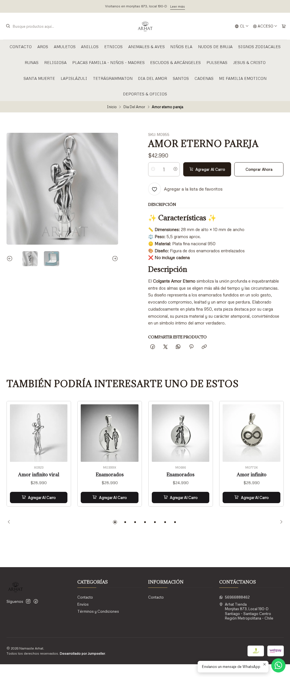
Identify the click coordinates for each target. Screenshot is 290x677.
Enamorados (110, 475)
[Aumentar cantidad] (175, 169)
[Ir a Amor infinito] (251, 433)
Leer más (177, 6)
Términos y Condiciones (98, 611)
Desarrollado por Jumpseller (82, 653)
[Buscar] (8, 26)
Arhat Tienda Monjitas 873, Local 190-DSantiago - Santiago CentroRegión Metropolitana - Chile (249, 611)
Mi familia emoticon (242, 78)
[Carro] (283, 26)
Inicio (112, 107)
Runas (32, 62)
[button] (115, 522)
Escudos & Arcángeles (175, 62)
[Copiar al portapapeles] (204, 347)
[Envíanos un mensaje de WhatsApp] (278, 665)
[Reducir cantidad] (152, 169)
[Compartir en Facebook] (152, 347)
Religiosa (55, 62)
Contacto (21, 46)
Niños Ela (181, 46)
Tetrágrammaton (113, 78)
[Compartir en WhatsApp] (178, 347)
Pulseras (216, 62)
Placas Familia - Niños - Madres (108, 62)
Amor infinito (251, 475)
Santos (181, 78)
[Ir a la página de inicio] (145, 26)
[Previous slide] (11, 258)
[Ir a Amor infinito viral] (39, 433)
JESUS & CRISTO (249, 62)
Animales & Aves (146, 46)
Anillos (90, 46)
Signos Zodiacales (259, 46)
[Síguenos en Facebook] (36, 601)
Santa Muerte (39, 78)
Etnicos (113, 46)
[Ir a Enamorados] (109, 433)
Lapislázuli (74, 78)
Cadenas (204, 78)
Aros (42, 46)
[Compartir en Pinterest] (191, 347)
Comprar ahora (259, 169)
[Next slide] (114, 258)
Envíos (83, 604)
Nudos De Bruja (215, 46)
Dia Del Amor (152, 78)
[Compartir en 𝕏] (165, 347)
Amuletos (65, 46)
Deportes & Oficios (145, 93)
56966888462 (237, 597)
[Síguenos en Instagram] (28, 601)
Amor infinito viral (38, 475)
